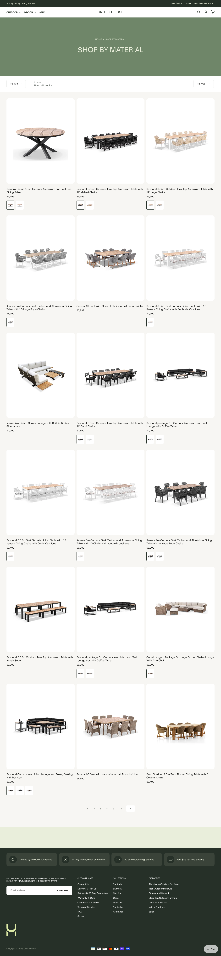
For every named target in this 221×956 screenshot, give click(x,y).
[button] (198, 12)
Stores (80, 916)
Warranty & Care (86, 897)
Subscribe (62, 890)
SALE (42, 12)
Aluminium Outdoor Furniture (164, 884)
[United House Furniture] (11, 929)
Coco (116, 897)
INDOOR (28, 12)
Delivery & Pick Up (86, 888)
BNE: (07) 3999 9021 (204, 3)
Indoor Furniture (157, 907)
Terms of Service (86, 907)
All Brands (118, 911)
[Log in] (205, 12)
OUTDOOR (12, 12)
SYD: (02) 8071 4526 (181, 3)
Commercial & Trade (88, 902)
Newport (117, 902)
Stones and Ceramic (159, 893)
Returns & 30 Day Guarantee (92, 893)
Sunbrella (118, 907)
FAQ (79, 911)
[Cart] (213, 12)
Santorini (117, 884)
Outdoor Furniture (158, 902)
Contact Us (83, 884)
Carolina (117, 893)
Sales (151, 911)
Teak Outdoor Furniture (160, 888)
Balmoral (117, 888)
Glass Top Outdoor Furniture (163, 897)
